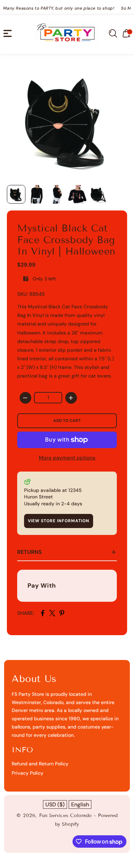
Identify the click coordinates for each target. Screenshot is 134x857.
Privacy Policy (27, 773)
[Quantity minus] (25, 398)
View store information (58, 521)
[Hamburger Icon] (7, 33)
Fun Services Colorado (65, 815)
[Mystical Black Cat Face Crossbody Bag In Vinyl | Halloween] (67, 121)
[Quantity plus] (71, 398)
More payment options (67, 457)
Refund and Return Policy (40, 764)
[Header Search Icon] (113, 33)
